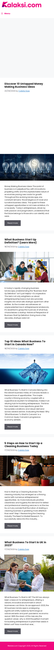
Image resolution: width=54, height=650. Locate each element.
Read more (13, 223)
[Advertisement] (27, 46)
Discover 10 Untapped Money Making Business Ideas (23, 85)
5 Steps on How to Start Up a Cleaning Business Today (23, 444)
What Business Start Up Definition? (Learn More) (20, 241)
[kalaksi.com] (22, 4)
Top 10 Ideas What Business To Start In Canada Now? (24, 343)
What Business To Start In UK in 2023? (25, 543)
